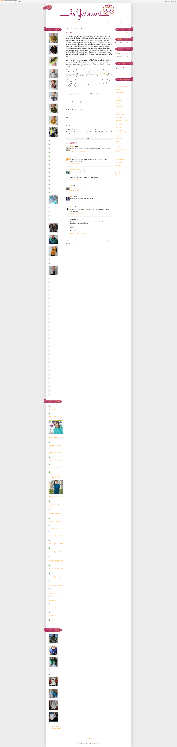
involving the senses (120, 114)
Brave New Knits (52, 600)
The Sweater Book (53, 409)
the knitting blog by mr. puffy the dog (121, 150)
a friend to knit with (120, 84)
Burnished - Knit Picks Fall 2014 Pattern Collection (54, 453)
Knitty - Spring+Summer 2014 (56, 460)
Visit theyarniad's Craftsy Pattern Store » (122, 174)
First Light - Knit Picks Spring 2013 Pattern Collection (55, 561)
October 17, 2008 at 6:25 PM (77, 213)
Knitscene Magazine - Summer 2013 (56, 535)
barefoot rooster (120, 89)
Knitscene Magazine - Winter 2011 (55, 607)
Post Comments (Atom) (79, 244)
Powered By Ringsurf (56, 728)
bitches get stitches (120, 92)
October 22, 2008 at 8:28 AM (77, 233)
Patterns (77, 22)
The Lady (102, 74)
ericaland (118, 103)
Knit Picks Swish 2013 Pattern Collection (55, 497)
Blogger (97, 743)
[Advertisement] (122, 206)
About (57, 22)
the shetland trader (120, 159)
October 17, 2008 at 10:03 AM (78, 201)
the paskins (118, 157)
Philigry (72, 196)
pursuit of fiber (119, 147)
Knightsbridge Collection (54, 445)
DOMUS (88, 738)
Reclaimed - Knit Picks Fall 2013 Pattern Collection (55, 514)
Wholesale (108, 22)
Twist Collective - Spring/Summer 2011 (53, 616)
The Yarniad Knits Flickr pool (121, 70)
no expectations (119, 135)
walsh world (119, 162)
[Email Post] (88, 138)
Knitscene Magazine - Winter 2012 (55, 577)
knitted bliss (118, 127)
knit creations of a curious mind (121, 120)
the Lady (72, 146)
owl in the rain (119, 138)
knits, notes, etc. (120, 124)
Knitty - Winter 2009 (53, 624)
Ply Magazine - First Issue (54, 521)
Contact (120, 22)
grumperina (118, 112)
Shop (98, 22)
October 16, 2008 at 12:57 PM (78, 163)
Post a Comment (72, 237)
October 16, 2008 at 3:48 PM (77, 190)
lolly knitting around (121, 133)
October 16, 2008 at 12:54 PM (78, 151)
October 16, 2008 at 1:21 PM (77, 179)
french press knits (120, 109)
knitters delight (119, 130)
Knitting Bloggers (55, 726)
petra (71, 157)
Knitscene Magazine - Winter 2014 (55, 437)
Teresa (71, 207)
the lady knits (119, 154)
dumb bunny (119, 100)
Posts (118, 53)
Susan (71, 185)
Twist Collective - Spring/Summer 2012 (53, 592)
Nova (68, 241)
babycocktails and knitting (122, 86)
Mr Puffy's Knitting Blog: (76, 169)
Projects (88, 22)
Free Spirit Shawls (52, 528)
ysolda (117, 168)
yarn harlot (118, 165)
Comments (120, 56)
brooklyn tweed (119, 95)
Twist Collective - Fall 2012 (55, 585)
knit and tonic (119, 117)
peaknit (117, 141)
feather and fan (119, 106)
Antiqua (110, 241)
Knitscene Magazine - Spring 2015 (55, 417)
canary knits (119, 98)
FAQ (67, 22)
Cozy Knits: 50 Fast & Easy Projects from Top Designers (55, 468)
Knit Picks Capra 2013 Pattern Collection (55, 505)
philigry (117, 144)
